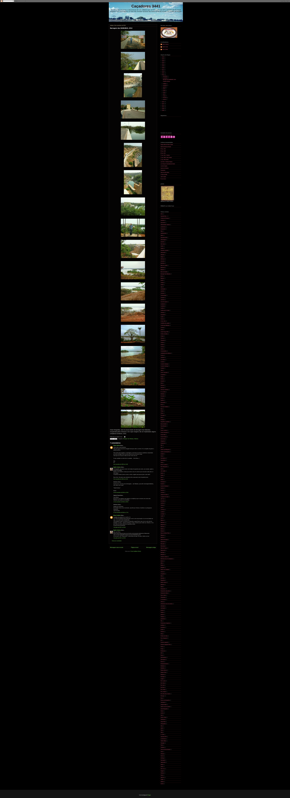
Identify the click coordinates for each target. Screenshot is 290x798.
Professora (163, 650)
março (164, 95)
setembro (165, 85)
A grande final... (164, 216)
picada (162, 629)
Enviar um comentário (117, 540)
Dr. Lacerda (163, 391)
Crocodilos (163, 359)
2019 (163, 65)
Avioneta (162, 261)
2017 (163, 69)
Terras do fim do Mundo (165, 749)
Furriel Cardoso (164, 430)
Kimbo (162, 479)
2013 (163, 101)
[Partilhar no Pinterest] (116, 439)
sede (162, 715)
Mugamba (163, 580)
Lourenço (163, 509)
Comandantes (163, 351)
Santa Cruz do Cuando (165, 706)
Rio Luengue (163, 691)
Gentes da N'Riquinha (165, 449)
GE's (162, 445)
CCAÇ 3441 (163, 321)
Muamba (162, 578)
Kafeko (162, 475)
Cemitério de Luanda (165, 323)
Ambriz (162, 246)
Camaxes (163, 297)
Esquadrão (163, 402)
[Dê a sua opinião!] (112, 439)
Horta (162, 462)
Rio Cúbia (163, 683)
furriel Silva (163, 438)
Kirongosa (163, 481)
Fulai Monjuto (163, 426)
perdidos (162, 625)
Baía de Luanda (164, 265)
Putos (162, 655)
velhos (162, 766)
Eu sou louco (163, 178)
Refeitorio (163, 665)
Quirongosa (163, 659)
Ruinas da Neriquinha (165, 700)
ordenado (163, 606)
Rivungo (162, 695)
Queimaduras (163, 657)
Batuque (162, 278)
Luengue (162, 513)
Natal (162, 586)
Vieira (162, 775)
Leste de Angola (164, 166)
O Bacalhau (163, 597)
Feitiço (162, 411)
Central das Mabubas (165, 325)
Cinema (162, 346)
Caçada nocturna (166, 81)
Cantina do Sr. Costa (165, 310)
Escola (162, 398)
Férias (162, 413)
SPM (162, 732)
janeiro (164, 99)
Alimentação (163, 239)
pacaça (162, 610)
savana (162, 713)
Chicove (162, 338)
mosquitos (163, 573)
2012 (163, 103)
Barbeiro (162, 269)
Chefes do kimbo (164, 333)
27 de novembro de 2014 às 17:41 (120, 512)
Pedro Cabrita (116, 445)
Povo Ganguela (164, 638)
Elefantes (162, 393)
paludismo (163, 618)
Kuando (162, 483)
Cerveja (162, 327)
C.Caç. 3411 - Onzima (165, 155)
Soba (162, 730)
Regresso (163, 674)
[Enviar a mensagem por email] (110, 439)
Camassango (163, 295)
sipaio (162, 728)
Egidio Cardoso (117, 467)
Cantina (162, 308)
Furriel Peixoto (164, 436)
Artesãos (162, 254)
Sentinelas (163, 719)
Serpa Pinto (163, 721)
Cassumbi (163, 314)
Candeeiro (163, 304)
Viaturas (162, 773)
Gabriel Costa (165, 46)
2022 (163, 62)
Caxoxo (162, 318)
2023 (163, 60)
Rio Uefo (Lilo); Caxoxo (165, 693)
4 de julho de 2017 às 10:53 (119, 538)
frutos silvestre (164, 423)
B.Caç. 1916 (163, 148)
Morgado (162, 567)
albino (162, 235)
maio (164, 92)
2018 (163, 67)
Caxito (162, 316)
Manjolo (162, 531)
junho (164, 90)
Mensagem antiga (151, 547)
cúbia (162, 370)
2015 (163, 72)
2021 (163, 64)
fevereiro (165, 97)
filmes (162, 417)
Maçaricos (163, 524)
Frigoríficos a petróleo (165, 421)
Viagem (162, 770)
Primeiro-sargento (164, 642)
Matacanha (163, 550)
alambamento (163, 233)
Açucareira (163, 222)
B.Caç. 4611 (163, 153)
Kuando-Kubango (164, 486)
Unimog (162, 758)
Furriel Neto (163, 434)
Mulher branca (164, 582)
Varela (162, 764)
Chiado (162, 336)
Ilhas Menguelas (164, 466)
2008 (163, 110)
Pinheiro (162, 631)
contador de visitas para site (166, 135)
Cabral (162, 284)
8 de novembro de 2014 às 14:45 (120, 464)
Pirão (162, 633)
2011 (163, 105)
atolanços (163, 258)
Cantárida (163, 306)
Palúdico (162, 616)
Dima (162, 383)
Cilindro (162, 344)
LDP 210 (162, 498)
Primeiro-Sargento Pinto (166, 644)
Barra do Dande (164, 271)
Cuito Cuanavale (164, 372)
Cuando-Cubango (164, 366)
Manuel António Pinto (165, 533)
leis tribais (163, 501)
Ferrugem (163, 415)
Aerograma (163, 170)
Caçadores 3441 (145, 6)
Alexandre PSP (164, 237)
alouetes (162, 241)
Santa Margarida (164, 708)
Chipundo (163, 340)
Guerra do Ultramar (165, 168)
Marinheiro (163, 541)
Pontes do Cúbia (164, 635)
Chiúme (162, 342)
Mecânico (163, 554)
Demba (162, 378)
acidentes (163, 220)
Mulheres (162, 584)
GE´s (162, 447)
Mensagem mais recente (116, 547)
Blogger (149, 795)
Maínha (162, 528)
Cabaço (162, 282)
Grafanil (162, 453)
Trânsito (162, 753)
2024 (163, 58)
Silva (162, 725)
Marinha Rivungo (164, 539)
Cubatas (162, 368)
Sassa (162, 710)
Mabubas (136, 438)
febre (162, 408)
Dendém (162, 381)
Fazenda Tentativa (164, 406)
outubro (164, 83)
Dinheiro (162, 385)
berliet (162, 280)
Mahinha (162, 526)
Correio (162, 355)
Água (162, 231)
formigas (162, 419)
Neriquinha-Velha (164, 593)
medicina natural (164, 556)
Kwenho (162, 490)
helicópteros (163, 458)
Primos (162, 646)
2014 (163, 74)
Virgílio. (162, 779)
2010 (163, 106)
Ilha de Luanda (164, 464)
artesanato (163, 252)
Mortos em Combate (165, 569)
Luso (162, 518)
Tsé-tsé (162, 755)
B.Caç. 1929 (163, 151)
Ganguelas (163, 443)
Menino (162, 561)
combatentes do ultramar (166, 353)
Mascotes (163, 543)
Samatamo (163, 702)
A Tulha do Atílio (164, 174)
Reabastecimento (164, 663)
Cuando (162, 361)
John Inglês (163, 471)
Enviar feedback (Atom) (136, 551)
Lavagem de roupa (164, 496)
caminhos (163, 299)
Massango (163, 546)
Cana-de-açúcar (164, 301)
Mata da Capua (164, 548)
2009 (163, 108)
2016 (163, 71)
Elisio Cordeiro (117, 515)
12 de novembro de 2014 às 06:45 (120, 501)
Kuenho (162, 488)
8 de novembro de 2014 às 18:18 (120, 479)
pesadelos (163, 627)
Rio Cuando (163, 680)
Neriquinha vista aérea (165, 591)
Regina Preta (163, 672)
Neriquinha (163, 588)
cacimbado (163, 288)
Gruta (162, 456)
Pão (161, 620)
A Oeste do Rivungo (165, 218)
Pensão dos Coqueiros (165, 623)
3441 (162, 213)
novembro (165, 78)
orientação (163, 608)
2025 (163, 57)
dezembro (165, 76)
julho (164, 88)
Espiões (162, 400)
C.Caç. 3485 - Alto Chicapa (166, 157)
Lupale (162, 516)
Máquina (162, 535)
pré (161, 640)
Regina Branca (164, 670)
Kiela (162, 477)
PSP (161, 653)
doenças (162, 387)
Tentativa (162, 747)
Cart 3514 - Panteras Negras (166, 161)
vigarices (162, 777)
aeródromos (163, 226)
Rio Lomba (163, 689)
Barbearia (163, 267)
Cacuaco (162, 293)
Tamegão (162, 743)
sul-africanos (163, 738)
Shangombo (163, 723)
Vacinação (163, 760)
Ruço (162, 698)
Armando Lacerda (164, 250)
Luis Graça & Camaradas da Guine (168, 163)
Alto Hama (163, 244)
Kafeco (162, 473)
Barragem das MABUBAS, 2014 (121, 28)
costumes (163, 357)
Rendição (163, 676)
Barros (162, 276)
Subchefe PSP (164, 736)
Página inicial (134, 547)
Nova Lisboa (163, 595)
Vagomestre (163, 762)
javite (162, 468)
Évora (162, 404)
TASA (162, 745)
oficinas (162, 601)
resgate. (162, 678)
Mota (162, 575)
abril (164, 94)
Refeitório (163, 668)
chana (162, 329)
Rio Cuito (162, 685)
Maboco (162, 520)
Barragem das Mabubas (128, 438)
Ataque (162, 256)
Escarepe (163, 396)
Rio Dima (162, 687)
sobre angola (163, 176)
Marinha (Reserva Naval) (166, 146)
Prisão (162, 648)
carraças (162, 312)
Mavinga (162, 552)
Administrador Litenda (165, 224)
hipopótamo (163, 460)
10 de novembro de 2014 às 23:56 (120, 492)
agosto (164, 87)
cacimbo (162, 291)
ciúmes (162, 348)
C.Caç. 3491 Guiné (164, 159)
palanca (162, 614)
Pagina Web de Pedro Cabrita (167, 144)
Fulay (162, 428)
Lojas (162, 507)
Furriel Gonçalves (164, 432)
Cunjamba (163, 374)
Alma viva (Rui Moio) (165, 172)
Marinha (162, 537)
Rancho (162, 661)
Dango (162, 376)
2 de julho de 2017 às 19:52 (119, 527)
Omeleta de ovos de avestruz (167, 603)
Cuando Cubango (164, 363)
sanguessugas (164, 704)
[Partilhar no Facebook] (115, 439)
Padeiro (162, 612)
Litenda (162, 505)
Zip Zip (162, 783)
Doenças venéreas (164, 389)
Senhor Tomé (163, 717)
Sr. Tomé (162, 734)
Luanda (162, 511)
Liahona (162, 503)
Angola (162, 248)
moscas (162, 571)
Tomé (162, 751)
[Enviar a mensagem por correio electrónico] (124, 436)
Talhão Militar (163, 740)
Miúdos (162, 565)
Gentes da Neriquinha (165, 451)
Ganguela (163, 441)
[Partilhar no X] (113, 439)
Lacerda (162, 492)
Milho (162, 563)
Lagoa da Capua (164, 494)
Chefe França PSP (164, 331)
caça (162, 286)
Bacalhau (163, 263)
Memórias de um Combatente (167, 558)
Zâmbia (162, 781)
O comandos (163, 599)
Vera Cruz (163, 768)
